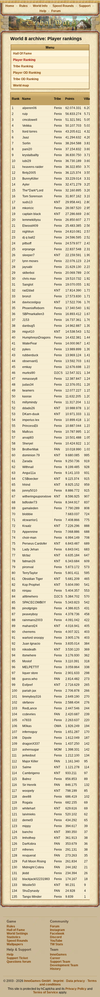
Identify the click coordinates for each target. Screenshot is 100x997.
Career (55, 958)
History (55, 969)
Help (42, 11)
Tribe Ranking (23, 66)
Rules (23, 6)
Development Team (64, 965)
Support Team (60, 961)
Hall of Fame (16, 930)
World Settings (17, 933)
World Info (40, 6)
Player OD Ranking (27, 72)
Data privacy (75, 981)
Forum (56, 11)
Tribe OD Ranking (25, 79)
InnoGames (58, 954)
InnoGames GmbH (37, 981)
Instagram (57, 930)
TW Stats (56, 944)
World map (21, 85)
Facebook (57, 933)
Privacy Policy (75, 989)
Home (9, 6)
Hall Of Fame (22, 53)
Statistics (14, 937)
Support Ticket (17, 958)
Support (85, 6)
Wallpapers (15, 944)
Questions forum (19, 961)
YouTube (56, 940)
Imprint (58, 981)
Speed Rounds (63, 6)
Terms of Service (45, 992)
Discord (56, 937)
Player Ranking (24, 60)
